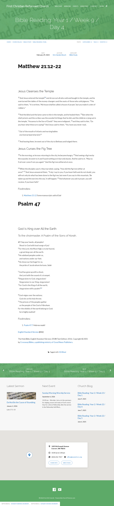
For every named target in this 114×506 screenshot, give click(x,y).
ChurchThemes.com (69, 498)
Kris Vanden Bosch (59, 55)
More (102, 6)
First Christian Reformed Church (28, 6)
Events (75, 6)
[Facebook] (54, 489)
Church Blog (17, 42)
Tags (95, 42)
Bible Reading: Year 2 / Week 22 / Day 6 (91, 405)
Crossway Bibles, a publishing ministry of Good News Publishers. (46, 342)
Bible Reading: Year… (40, 42)
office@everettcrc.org (74, 457)
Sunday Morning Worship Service (56, 393)
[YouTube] (59, 489)
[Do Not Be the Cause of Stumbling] (21, 398)
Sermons (67, 6)
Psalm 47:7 (28, 325)
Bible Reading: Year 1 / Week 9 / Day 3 (29, 371)
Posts (79, 42)
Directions (66, 463)
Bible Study (27, 42)
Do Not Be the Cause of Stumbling (21, 402)
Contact (94, 6)
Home (9, 42)
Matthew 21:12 (30, 195)
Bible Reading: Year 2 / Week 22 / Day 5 (91, 417)
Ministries (84, 6)
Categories (87, 42)
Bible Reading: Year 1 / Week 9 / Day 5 (84, 371)
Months (103, 42)
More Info (53, 463)
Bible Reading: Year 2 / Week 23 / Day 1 (91, 394)
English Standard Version (28, 332)
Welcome (58, 6)
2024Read (62, 352)
